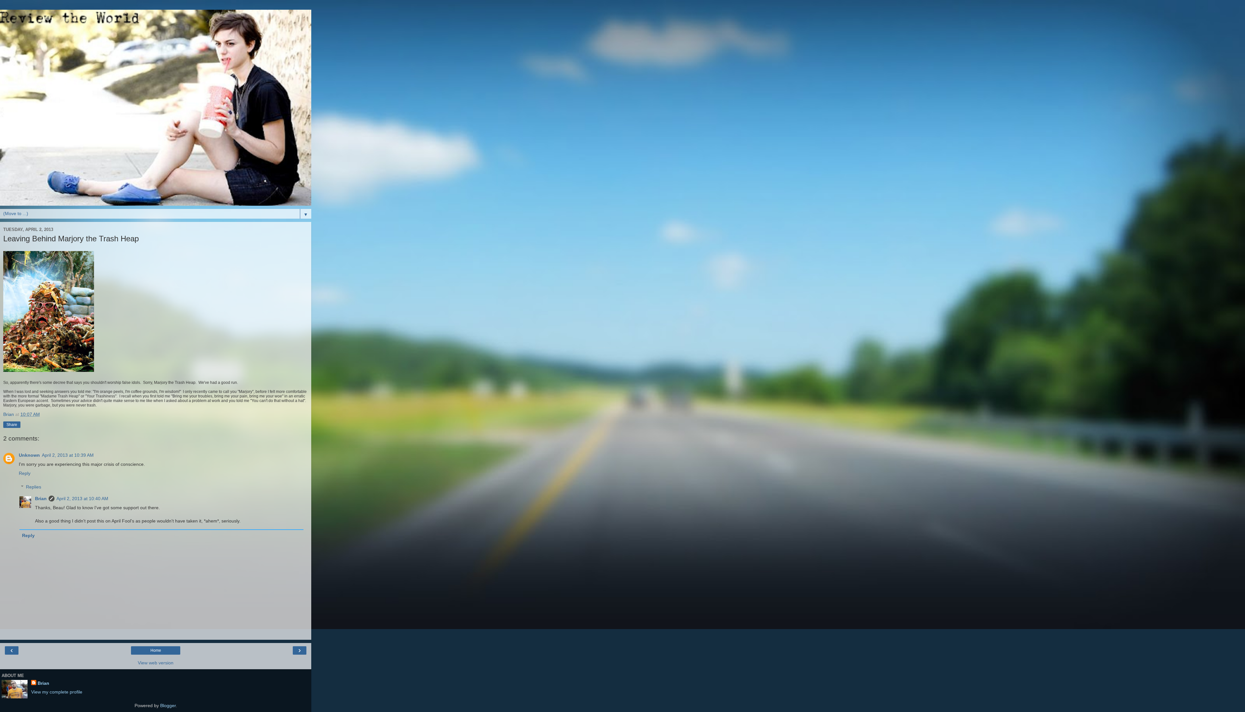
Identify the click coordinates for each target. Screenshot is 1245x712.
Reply (24, 473)
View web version (155, 662)
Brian (41, 498)
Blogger (168, 705)
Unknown (29, 455)
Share (11, 424)
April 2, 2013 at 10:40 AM (82, 498)
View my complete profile (56, 692)
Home (155, 650)
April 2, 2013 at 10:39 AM (68, 455)
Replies (33, 486)
